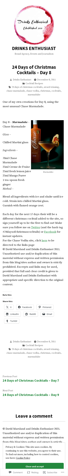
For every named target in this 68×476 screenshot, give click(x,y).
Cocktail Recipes (34, 83)
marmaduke (34, 94)
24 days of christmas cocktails (27, 87)
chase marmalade (15, 90)
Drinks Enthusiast (22, 79)
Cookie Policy (23, 458)
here (44, 240)
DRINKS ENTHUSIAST (34, 48)
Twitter (35, 227)
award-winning (51, 87)
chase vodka (32, 90)
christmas (45, 90)
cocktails (56, 90)
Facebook (50, 232)
